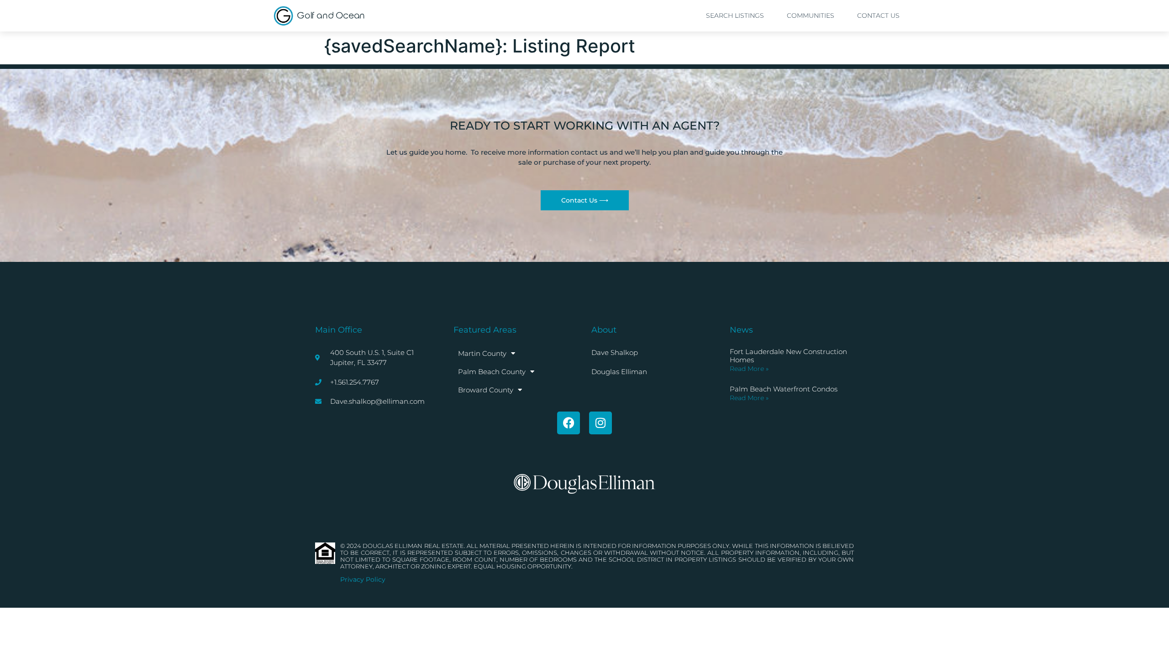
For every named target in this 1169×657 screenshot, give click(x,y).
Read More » (749, 369)
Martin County (482, 353)
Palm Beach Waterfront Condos (783, 389)
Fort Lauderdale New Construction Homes (788, 355)
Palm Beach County (492, 371)
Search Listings (735, 15)
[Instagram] (600, 423)
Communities (810, 15)
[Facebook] (568, 423)
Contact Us (878, 15)
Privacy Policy (362, 579)
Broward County (485, 390)
